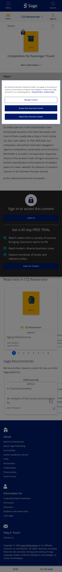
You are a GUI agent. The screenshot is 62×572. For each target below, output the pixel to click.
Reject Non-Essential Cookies (31, 117)
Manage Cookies (31, 100)
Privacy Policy (37, 92)
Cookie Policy (49, 92)
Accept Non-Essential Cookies (31, 108)
